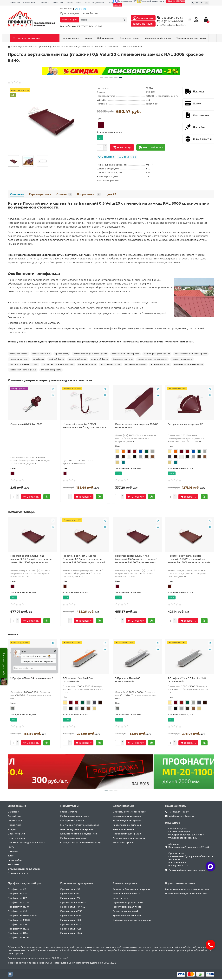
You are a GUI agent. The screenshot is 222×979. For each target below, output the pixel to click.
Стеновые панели (130, 38)
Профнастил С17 (17, 898)
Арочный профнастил (158, 38)
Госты (11, 847)
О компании (14, 2)
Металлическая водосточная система (187, 889)
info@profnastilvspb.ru (172, 25)
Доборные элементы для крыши (132, 920)
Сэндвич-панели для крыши (129, 838)
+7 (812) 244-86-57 (171, 17)
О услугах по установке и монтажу (80, 842)
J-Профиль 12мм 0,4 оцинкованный (31, 678)
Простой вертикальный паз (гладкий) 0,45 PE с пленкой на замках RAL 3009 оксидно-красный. (189, 559)
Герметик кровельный (125, 911)
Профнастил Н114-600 (72, 902)
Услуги (12, 829)
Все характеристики (108, 180)
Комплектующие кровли (127, 820)
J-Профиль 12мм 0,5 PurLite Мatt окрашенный (187, 680)
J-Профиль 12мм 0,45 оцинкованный (127, 680)
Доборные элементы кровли (129, 811)
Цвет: (100, 118)
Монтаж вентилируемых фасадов (79, 825)
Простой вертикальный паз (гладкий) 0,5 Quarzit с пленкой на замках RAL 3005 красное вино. (31, 559)
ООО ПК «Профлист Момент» (162, 96)
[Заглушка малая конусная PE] (190, 404)
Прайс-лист (14, 825)
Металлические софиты (126, 893)
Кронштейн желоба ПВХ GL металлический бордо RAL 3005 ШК (84, 426)
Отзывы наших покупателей (24, 869)
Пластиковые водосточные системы (186, 893)
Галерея (112, 2)
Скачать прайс (145, 18)
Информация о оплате (73, 838)
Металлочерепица (123, 829)
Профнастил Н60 (70, 893)
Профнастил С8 (17, 889)
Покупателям (69, 805)
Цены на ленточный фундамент (78, 833)
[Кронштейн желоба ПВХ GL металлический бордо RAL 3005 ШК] (85, 404)
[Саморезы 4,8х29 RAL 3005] (32, 404)
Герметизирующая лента (127, 906)
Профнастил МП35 (71, 911)
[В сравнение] (53, 395)
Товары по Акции (143, 23)
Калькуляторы (70, 38)
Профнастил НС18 (18, 906)
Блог (78, 2)
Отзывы (63, 194)
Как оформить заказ (72, 820)
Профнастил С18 (17, 911)
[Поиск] (124, 19)
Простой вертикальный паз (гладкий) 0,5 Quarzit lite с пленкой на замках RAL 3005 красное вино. (136, 559)
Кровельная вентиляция (127, 825)
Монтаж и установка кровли (76, 829)
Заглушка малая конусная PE (185, 424)
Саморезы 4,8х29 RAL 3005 (26, 424)
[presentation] (8, 443)
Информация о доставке (74, 816)
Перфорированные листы (191, 38)
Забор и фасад (105, 38)
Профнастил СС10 (18, 902)
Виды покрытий (17, 833)
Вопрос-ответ (88, 194)
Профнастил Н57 (70, 889)
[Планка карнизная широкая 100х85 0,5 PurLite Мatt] (137, 404)
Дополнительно (123, 805)
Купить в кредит (17, 838)
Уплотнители (120, 898)
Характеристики (40, 194)
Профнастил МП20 (19, 920)
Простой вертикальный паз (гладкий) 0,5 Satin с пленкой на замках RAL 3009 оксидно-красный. (84, 559)
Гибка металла (68, 811)
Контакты (13, 864)
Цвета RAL (14, 851)
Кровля (88, 38)
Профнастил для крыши (127, 833)
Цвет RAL (111, 194)
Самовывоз (57, 2)
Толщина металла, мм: (110, 132)
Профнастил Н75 (70, 898)
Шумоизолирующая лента (128, 902)
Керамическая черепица (127, 816)
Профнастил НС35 (18, 928)
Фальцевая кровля (23, 46)
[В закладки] (53, 389)
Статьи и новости (18, 873)
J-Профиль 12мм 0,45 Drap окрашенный (78, 680)
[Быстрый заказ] (46, 496)
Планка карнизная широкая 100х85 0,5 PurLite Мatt (136, 426)
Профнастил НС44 (18, 937)
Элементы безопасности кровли (131, 889)
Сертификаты (29, 2)
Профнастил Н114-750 (72, 906)
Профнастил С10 (17, 893)
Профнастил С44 (18, 933)
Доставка (44, 2)
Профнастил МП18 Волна (22, 915)
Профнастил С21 (17, 924)
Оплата (69, 2)
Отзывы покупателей (94, 2)
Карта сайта (15, 860)
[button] (101, 77)
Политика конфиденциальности (26, 842)
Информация (17, 805)
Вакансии (13, 811)
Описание (17, 194)
